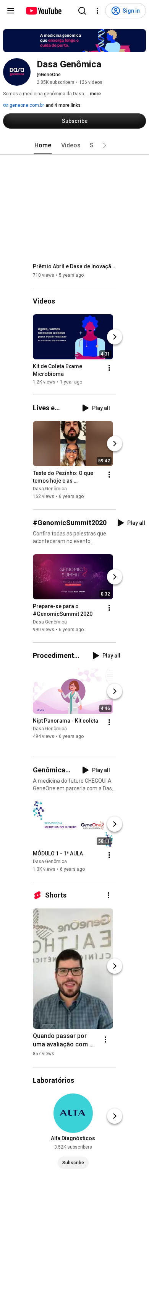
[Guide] (10, 10)
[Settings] (97, 10)
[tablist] (74, 145)
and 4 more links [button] (63, 105)
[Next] (114, 336)
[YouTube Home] (43, 10)
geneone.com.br (26, 105)
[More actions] (109, 367)
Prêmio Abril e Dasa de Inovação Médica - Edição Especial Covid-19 (75, 266)
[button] (105, 145)
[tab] (43, 145)
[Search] (82, 10)
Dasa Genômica (50, 489)
